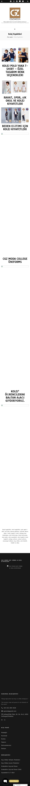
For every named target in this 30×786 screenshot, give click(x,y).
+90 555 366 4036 (9, 708)
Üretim (3, 739)
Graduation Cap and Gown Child (11, 769)
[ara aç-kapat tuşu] (27, 1)
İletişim (3, 748)
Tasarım (3, 742)
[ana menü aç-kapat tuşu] (15, 29)
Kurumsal (4, 736)
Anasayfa (4, 732)
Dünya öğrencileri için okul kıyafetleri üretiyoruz (15, 21)
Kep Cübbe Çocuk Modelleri (10, 763)
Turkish (18, 785)
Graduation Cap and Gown (9, 766)
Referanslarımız (6, 745)
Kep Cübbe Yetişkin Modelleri (10, 760)
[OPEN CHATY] (5, 781)
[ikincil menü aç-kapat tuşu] (1, 1)
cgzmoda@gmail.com (9, 711)
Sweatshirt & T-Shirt (7, 772)
